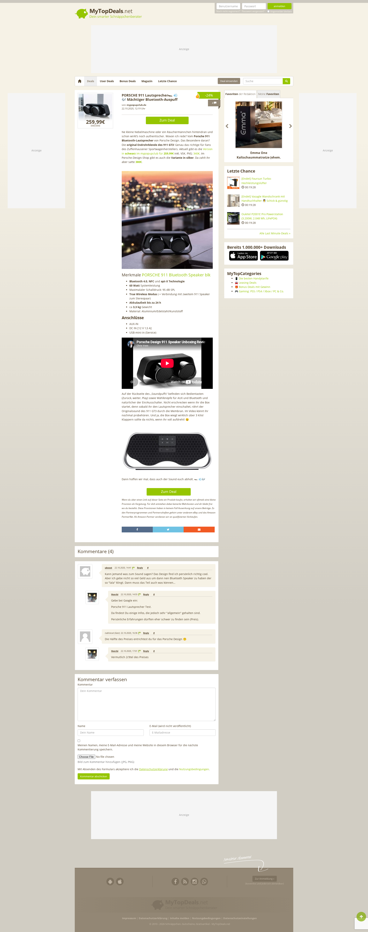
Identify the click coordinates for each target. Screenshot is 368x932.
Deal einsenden (229, 81)
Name (81, 726)
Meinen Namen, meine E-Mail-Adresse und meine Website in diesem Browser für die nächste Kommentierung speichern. (138, 747)
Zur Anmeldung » (264, 878)
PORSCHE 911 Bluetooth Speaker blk (176, 275)
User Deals (107, 81)
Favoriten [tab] (240, 94)
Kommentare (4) (95, 551)
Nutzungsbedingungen (194, 769)
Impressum (129, 918)
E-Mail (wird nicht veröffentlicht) (170, 726)
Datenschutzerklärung (153, 769)
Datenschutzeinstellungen (240, 918)
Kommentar (85, 684)
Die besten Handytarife (254, 278)
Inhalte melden (179, 918)
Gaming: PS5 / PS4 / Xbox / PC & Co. (261, 291)
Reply (140, 567)
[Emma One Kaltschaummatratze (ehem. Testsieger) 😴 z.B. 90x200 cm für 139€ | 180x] (259, 125)
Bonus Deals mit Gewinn (254, 287)
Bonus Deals (128, 81)
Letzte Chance (167, 81)
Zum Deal (167, 120)
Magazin (146, 81)
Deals (90, 81)
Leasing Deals (247, 282)
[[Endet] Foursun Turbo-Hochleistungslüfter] (233, 183)
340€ (196, 153)
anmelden (279, 6)
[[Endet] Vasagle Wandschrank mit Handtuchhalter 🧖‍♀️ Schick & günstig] (233, 200)
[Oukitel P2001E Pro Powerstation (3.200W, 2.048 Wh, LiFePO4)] (233, 218)
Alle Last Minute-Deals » (275, 233)
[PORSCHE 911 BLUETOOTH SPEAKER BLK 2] (95, 110)
